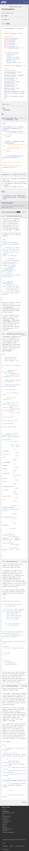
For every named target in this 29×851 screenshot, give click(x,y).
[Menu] (27, 2)
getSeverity (19, 65)
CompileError (5, 822)
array (9, 46)
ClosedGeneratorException (8, 813)
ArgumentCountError (6, 816)
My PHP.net (5, 846)
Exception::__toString (18, 93)
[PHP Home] (3, 2)
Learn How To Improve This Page (9, 206)
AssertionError (5, 819)
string (11, 38)
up (2, 561)
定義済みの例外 (6, 807)
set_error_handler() (8, 118)
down (4, 561)
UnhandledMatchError (7, 829)
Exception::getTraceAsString (11, 91)
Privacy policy (5, 849)
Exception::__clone (18, 96)
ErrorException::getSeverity (9, 197)
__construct (16, 52)
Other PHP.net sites (20, 846)
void (5, 97)
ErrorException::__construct (10, 195)
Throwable (11, 47)
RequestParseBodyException (8, 832)
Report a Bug (9, 207)
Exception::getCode (9, 78)
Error (3, 814)
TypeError (4, 826)
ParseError (4, 824)
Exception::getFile (9, 81)
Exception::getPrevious (10, 75)
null (18, 59)
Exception (20, 28)
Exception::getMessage (9, 72)
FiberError (4, 830)
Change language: (13, 6)
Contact (11, 846)
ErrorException (5, 811)
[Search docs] (24, 2)
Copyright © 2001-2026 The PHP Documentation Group (13, 841)
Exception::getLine (9, 85)
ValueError (4, 827)
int (10, 33)
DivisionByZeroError (6, 821)
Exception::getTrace (9, 88)
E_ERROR (17, 57)
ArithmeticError (5, 817)
